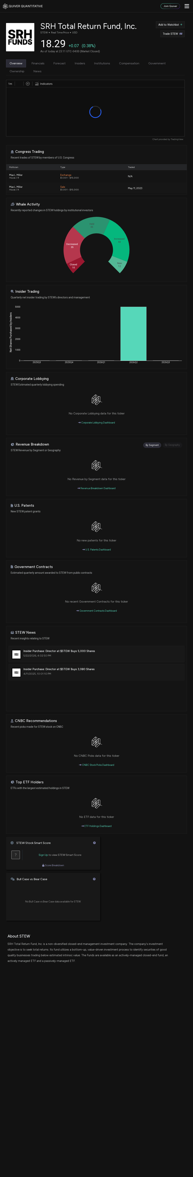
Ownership (17, 71)
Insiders (80, 63)
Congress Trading (29, 151)
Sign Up (43, 855)
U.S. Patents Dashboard (98, 549)
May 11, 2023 (135, 188)
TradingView (177, 139)
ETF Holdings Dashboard (98, 826)
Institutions (102, 63)
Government (157, 63)
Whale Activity (28, 204)
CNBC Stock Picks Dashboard (97, 765)
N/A (130, 176)
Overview (16, 63)
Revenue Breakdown (32, 444)
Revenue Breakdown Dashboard (98, 488)
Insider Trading (27, 291)
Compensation (129, 63)
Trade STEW (170, 33)
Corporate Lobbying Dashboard (98, 422)
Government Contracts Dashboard (98, 610)
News (37, 71)
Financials (37, 63)
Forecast (59, 63)
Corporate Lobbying (32, 378)
